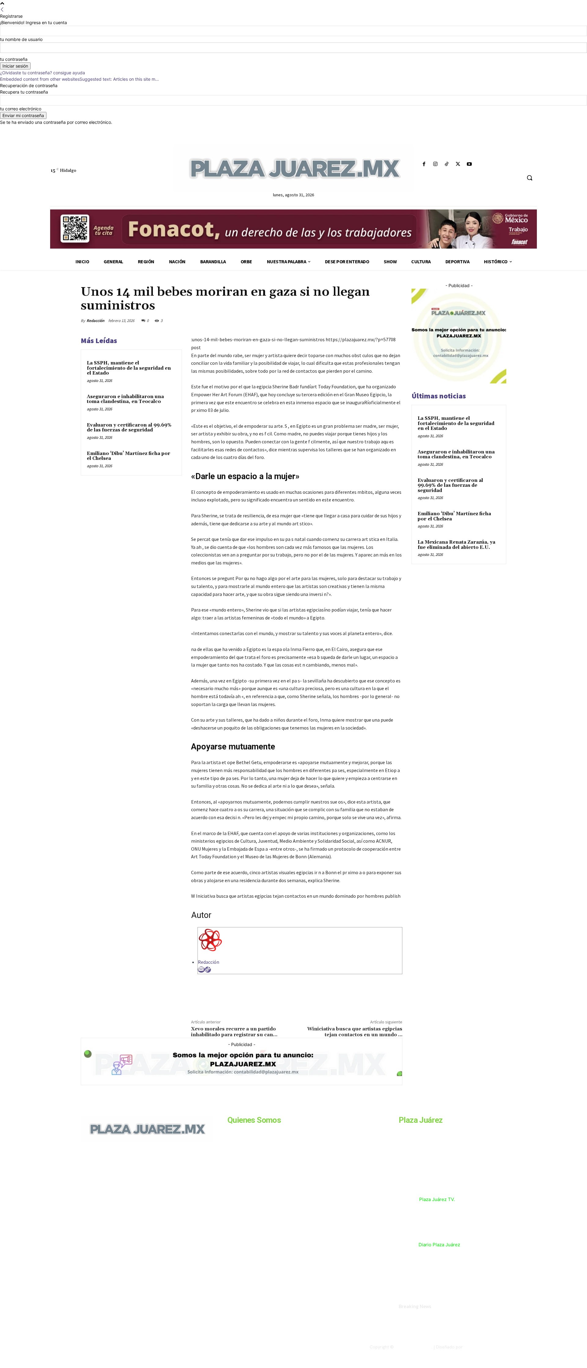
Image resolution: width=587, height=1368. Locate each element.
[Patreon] (114, 1184)
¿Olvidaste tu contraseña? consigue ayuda (42, 72)
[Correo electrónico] (201, 970)
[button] (529, 177)
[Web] (208, 970)
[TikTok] (446, 164)
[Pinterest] (367, 320)
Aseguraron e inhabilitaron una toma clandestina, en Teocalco (125, 399)
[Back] (2, 9)
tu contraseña (14, 59)
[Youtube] (469, 164)
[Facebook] (424, 164)
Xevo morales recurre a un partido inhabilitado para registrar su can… (234, 1032)
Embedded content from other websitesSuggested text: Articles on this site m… (79, 79)
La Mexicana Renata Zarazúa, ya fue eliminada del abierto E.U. (456, 544)
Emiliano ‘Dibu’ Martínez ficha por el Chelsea (128, 456)
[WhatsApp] (381, 320)
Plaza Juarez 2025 (413, 1347)
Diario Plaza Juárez (439, 1245)
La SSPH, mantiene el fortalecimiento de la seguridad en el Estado (129, 368)
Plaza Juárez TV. (437, 1199)
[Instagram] (435, 164)
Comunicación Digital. (485, 1347)
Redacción (95, 320)
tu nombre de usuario (21, 39)
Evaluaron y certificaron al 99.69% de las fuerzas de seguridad (129, 427)
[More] (395, 320)
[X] (458, 164)
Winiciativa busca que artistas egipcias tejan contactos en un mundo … (354, 1032)
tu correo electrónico (20, 108)
